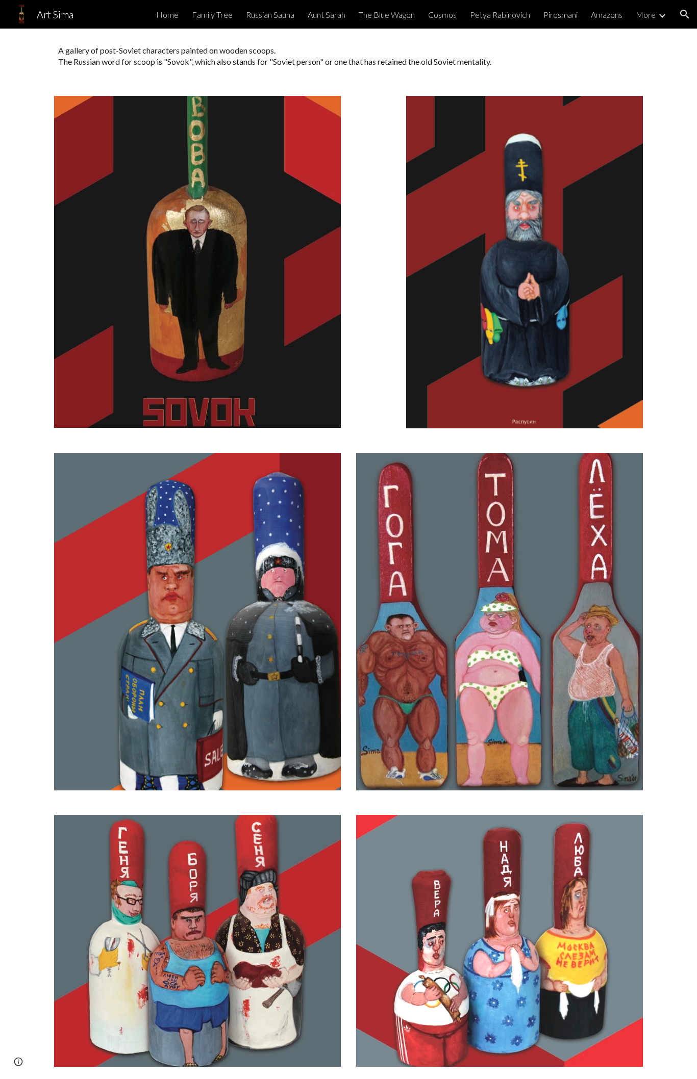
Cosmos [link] (442, 14)
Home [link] (167, 14)
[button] (685, 14)
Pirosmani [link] (560, 14)
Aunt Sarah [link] (326, 14)
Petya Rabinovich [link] (500, 14)
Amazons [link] (607, 14)
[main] (348, 56)
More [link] (646, 14)
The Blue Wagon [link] (387, 14)
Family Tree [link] (212, 14)
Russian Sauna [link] (270, 14)
